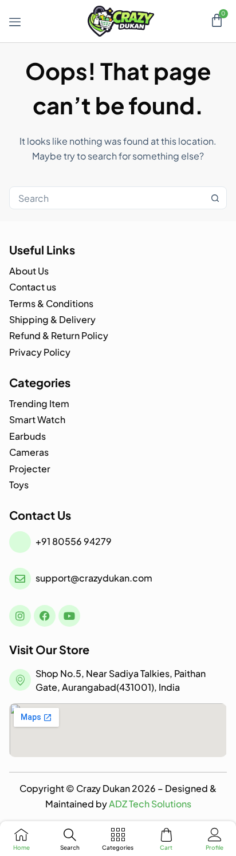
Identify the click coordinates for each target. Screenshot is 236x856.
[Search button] (215, 198)
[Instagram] (20, 616)
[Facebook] (45, 616)
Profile (214, 847)
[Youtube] (69, 616)
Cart (166, 847)
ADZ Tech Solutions (150, 804)
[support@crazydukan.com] (20, 579)
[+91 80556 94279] (20, 542)
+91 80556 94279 (74, 541)
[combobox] (107, 197)
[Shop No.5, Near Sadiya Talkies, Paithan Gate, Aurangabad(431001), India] (20, 680)
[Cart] (217, 20)
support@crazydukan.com (94, 578)
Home (21, 847)
